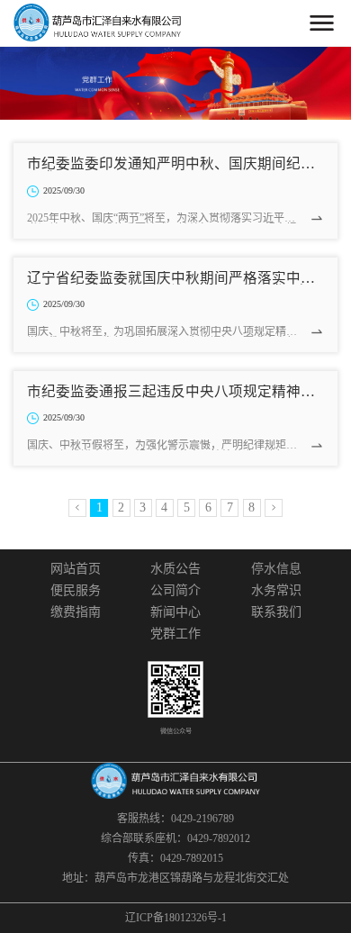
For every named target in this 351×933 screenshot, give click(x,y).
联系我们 (276, 612)
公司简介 (175, 590)
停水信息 (276, 569)
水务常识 (276, 590)
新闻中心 (175, 612)
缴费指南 (75, 612)
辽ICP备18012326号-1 (176, 917)
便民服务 (75, 590)
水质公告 (175, 569)
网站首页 (75, 569)
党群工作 (175, 634)
